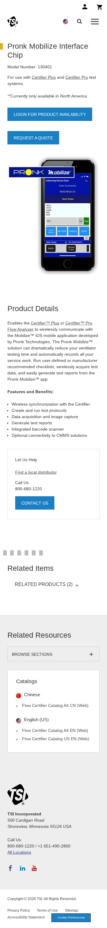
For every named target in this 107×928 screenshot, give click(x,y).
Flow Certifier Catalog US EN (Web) (55, 738)
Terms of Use (47, 910)
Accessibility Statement (26, 917)
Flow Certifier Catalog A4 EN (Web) (55, 730)
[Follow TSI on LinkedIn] (23, 868)
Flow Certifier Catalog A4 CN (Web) (55, 705)
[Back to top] (99, 920)
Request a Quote (33, 138)
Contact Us (34, 503)
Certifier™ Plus (45, 323)
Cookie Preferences (71, 917)
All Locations (19, 852)
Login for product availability (50, 114)
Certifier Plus (44, 77)
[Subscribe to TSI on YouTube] (34, 868)
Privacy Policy (18, 910)
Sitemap (71, 910)
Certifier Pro (76, 77)
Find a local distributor (36, 472)
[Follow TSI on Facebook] (10, 868)
